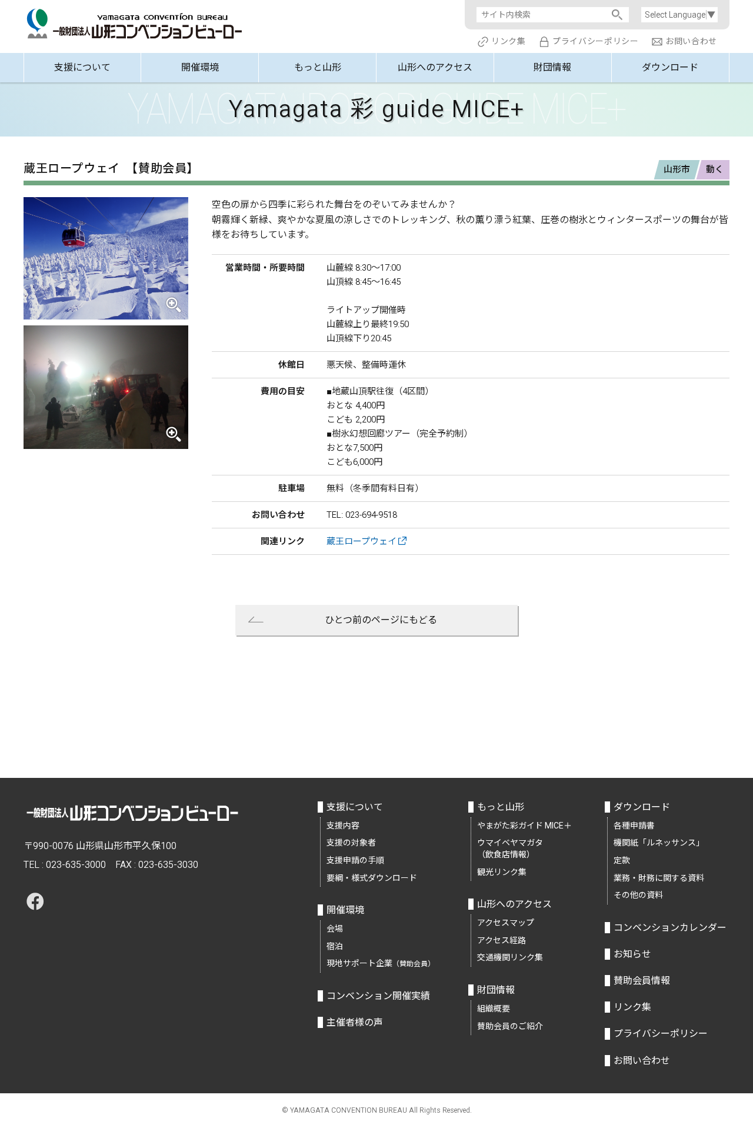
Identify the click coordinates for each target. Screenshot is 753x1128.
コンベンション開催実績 (378, 995)
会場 (334, 928)
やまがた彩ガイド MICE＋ (524, 825)
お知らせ (632, 954)
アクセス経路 (501, 940)
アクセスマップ (505, 922)
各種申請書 (634, 825)
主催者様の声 (354, 1022)
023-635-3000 (76, 864)
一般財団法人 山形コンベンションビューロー (135, 21)
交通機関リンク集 (510, 957)
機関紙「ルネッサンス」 (659, 842)
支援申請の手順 (355, 860)
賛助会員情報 (642, 980)
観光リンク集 (502, 872)
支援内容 (342, 825)
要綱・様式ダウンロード (371, 878)
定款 (622, 860)
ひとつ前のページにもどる (381, 619)
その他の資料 (638, 895)
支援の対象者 (351, 842)
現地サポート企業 (380, 963)
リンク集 (508, 41)
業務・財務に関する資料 (659, 878)
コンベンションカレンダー (670, 927)
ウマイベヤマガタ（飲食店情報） (510, 848)
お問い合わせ (691, 41)
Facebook (35, 901)
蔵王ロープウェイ (361, 541)
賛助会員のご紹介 (510, 1026)
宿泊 (334, 946)
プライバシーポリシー (595, 41)
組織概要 (493, 1008)
